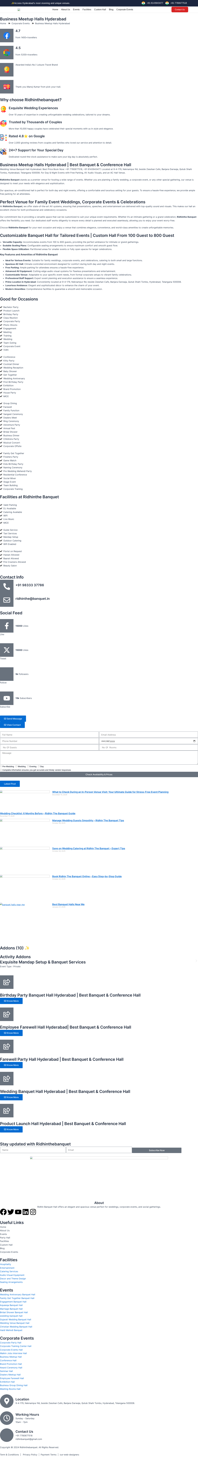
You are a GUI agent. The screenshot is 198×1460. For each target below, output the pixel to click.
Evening (33, 766)
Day (42, 766)
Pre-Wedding (8, 766)
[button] (1, 961)
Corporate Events (124, 9)
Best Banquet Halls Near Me (68, 904)
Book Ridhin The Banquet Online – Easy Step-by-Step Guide (87, 876)
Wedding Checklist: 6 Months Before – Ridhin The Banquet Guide (37, 813)
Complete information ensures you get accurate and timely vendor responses (36, 770)
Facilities (87, 9)
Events (76, 9)
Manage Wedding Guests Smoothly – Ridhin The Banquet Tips (88, 820)
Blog (111, 9)
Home (55, 9)
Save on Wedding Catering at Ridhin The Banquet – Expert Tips (88, 848)
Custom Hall (100, 9)
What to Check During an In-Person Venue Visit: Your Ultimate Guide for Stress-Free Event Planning (110, 792)
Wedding (22, 766)
